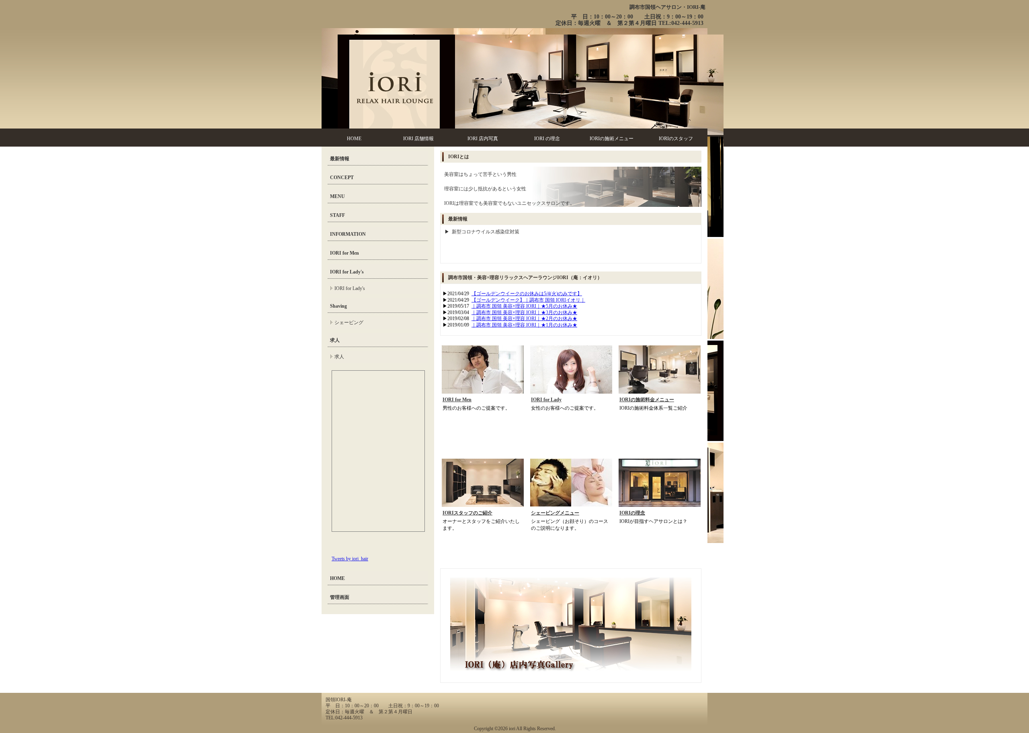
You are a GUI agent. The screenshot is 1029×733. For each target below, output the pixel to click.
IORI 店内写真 (482, 138)
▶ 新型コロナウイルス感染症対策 (482, 232)
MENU (337, 196)
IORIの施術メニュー (611, 138)
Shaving (338, 306)
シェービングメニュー (555, 513)
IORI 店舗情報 (418, 138)
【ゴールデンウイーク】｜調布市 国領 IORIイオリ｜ (528, 300)
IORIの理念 (632, 513)
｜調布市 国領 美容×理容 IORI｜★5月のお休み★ (524, 306)
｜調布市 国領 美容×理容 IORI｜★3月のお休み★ (524, 312)
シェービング (348, 322)
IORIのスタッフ (676, 138)
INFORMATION (348, 234)
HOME (354, 138)
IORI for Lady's (347, 272)
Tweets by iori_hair (350, 558)
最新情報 (339, 158)
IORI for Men (457, 399)
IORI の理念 (547, 138)
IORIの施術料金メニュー (646, 399)
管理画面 (339, 597)
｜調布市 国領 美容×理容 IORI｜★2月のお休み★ (524, 318)
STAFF (337, 215)
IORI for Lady (546, 399)
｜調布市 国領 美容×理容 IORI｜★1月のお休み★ (524, 325)
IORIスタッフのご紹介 (467, 513)
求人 (335, 340)
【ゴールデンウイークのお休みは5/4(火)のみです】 (526, 293)
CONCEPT (342, 177)
